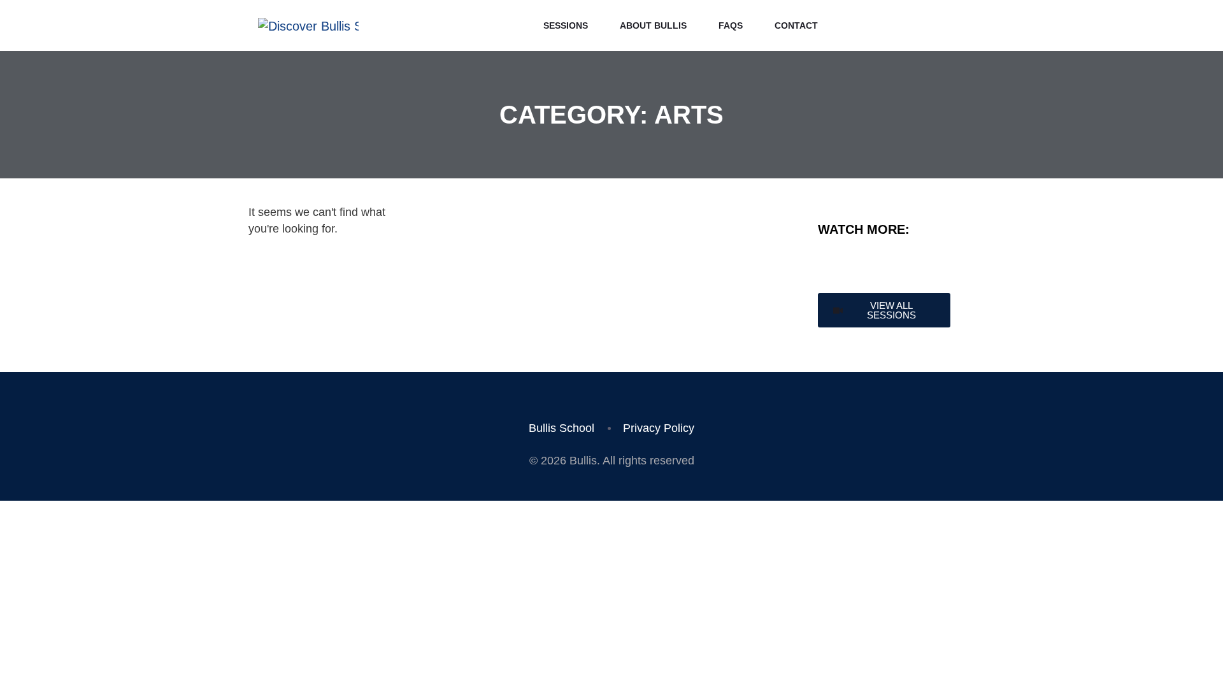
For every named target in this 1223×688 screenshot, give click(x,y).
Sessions (565, 25)
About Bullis (653, 25)
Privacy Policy (658, 428)
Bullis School (561, 428)
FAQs (731, 25)
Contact (796, 25)
